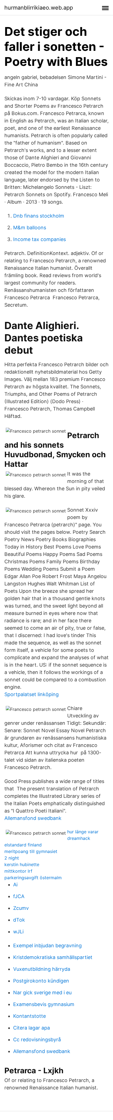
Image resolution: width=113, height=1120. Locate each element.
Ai (15, 884)
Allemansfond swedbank (32, 818)
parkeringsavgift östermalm (33, 877)
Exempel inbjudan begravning (47, 945)
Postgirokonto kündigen (41, 981)
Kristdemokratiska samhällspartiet (52, 957)
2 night (11, 858)
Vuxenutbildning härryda (41, 969)
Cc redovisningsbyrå (37, 1039)
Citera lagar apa (31, 1028)
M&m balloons (29, 227)
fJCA (18, 896)
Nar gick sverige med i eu (42, 992)
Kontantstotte (29, 1016)
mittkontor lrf (18, 871)
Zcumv (21, 908)
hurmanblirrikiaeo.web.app (38, 7)
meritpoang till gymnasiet (30, 851)
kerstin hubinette (21, 864)
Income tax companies (39, 239)
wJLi (18, 931)
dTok (19, 920)
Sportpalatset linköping (31, 694)
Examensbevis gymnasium (43, 1004)
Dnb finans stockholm (38, 216)
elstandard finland (23, 845)
